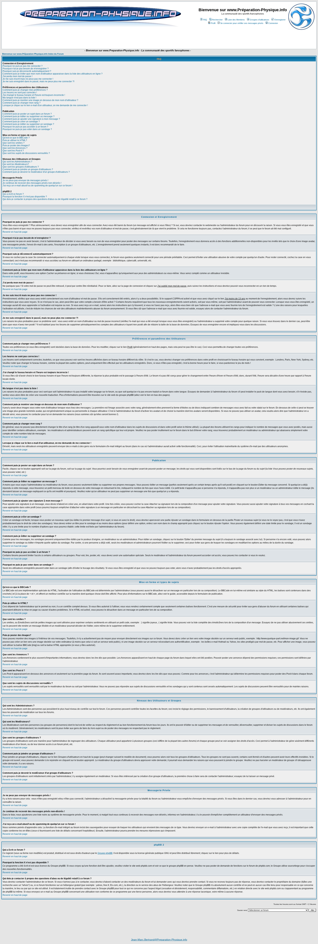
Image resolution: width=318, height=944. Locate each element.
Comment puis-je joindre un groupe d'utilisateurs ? (28, 169)
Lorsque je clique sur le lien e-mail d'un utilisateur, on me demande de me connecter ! (45, 105)
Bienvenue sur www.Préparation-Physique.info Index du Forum (33, 54)
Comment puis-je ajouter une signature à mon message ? (31, 119)
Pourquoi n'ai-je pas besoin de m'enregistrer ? (26, 68)
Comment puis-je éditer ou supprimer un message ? (28, 116)
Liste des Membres (236, 20)
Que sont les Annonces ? (15, 148)
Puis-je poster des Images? (16, 145)
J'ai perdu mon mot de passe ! (17, 76)
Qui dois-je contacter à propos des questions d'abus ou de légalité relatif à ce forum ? (45, 199)
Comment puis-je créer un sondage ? (21, 121)
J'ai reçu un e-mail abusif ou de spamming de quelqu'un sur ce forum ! (37, 185)
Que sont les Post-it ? (13, 150)
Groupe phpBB (105, 853)
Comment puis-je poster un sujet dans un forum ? (27, 114)
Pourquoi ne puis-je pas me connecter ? (23, 66)
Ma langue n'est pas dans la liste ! (19, 97)
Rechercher (217, 20)
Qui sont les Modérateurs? (16, 164)
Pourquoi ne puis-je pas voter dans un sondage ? (27, 129)
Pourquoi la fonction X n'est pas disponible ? (25, 196)
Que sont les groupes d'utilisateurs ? (21, 167)
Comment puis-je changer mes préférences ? (25, 90)
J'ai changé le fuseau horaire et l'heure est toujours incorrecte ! (34, 95)
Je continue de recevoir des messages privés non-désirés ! (32, 183)
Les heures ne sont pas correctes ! (20, 92)
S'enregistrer (280, 20)
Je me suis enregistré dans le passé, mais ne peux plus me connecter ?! (38, 81)
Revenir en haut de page (15, 232)
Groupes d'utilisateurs (259, 20)
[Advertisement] (92, 38)
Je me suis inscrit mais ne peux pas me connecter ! (28, 79)
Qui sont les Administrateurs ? (17, 161)
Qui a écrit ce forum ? (13, 194)
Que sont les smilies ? (13, 143)
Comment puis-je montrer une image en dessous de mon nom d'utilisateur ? (40, 100)
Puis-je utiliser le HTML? (15, 140)
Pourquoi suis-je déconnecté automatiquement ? (27, 71)
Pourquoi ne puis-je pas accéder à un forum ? (25, 126)
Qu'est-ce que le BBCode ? (16, 137)
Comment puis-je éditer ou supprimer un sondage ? (28, 124)
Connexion (273, 23)
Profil (213, 23)
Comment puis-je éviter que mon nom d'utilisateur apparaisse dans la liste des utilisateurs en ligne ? (53, 73)
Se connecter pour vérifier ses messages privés (241, 23)
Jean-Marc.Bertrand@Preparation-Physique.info (159, 939)
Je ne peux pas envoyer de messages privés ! (25, 180)
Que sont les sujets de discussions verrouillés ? (26, 153)
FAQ (205, 20)
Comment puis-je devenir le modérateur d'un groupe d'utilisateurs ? (36, 172)
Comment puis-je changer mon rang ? (21, 103)
